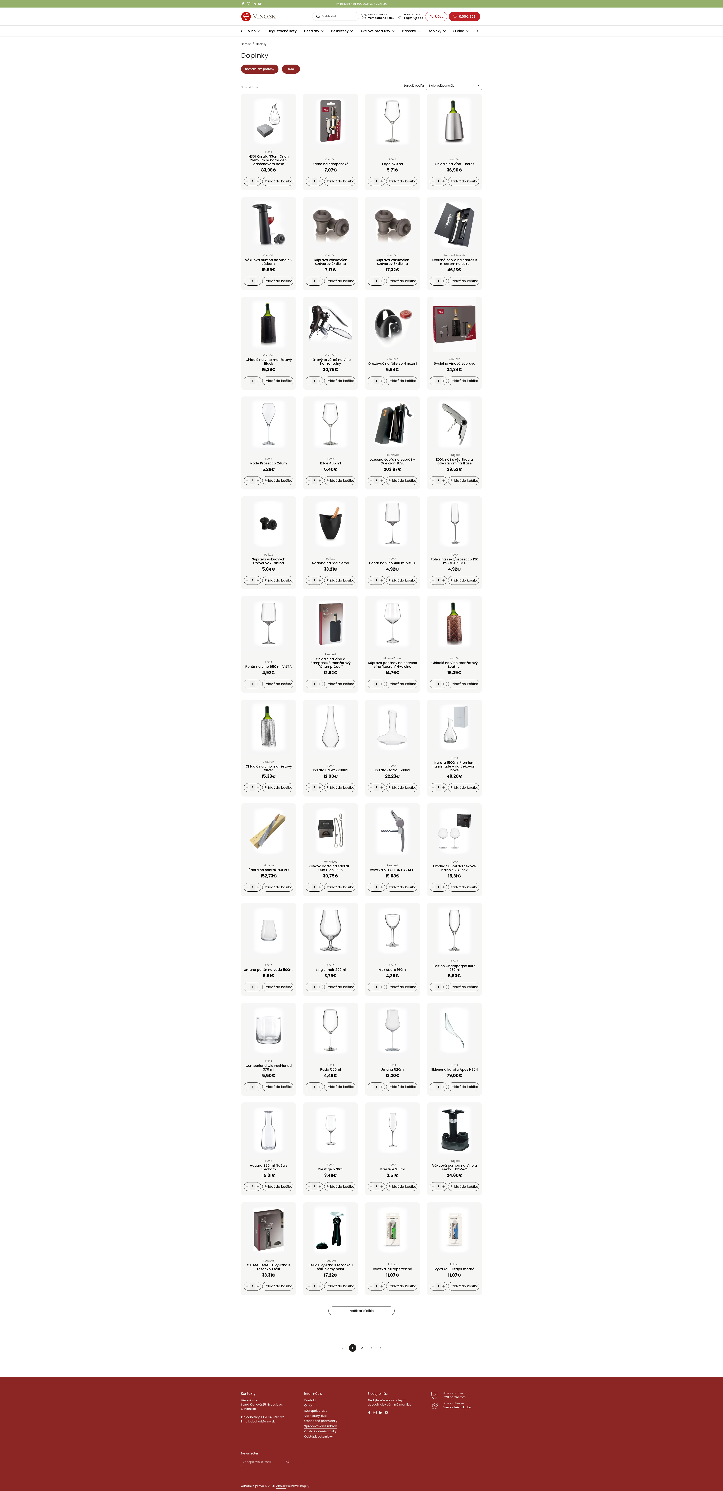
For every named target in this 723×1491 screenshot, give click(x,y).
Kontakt (310, 1400)
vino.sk (281, 1486)
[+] (258, 181)
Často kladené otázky (320, 1431)
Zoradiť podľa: (413, 86)
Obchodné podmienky (320, 1421)
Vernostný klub (315, 1416)
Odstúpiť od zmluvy (318, 1436)
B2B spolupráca (315, 1411)
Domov (246, 44)
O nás (308, 1405)
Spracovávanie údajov (320, 1426)
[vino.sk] (265, 16)
